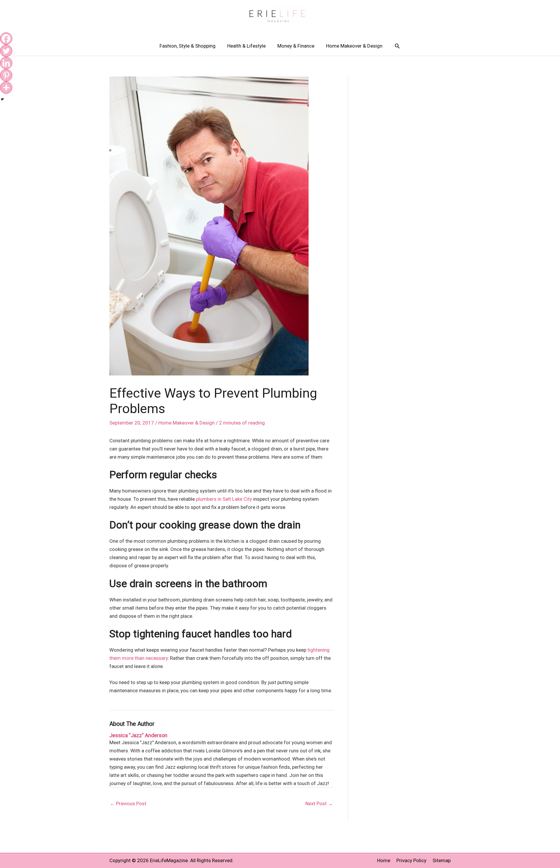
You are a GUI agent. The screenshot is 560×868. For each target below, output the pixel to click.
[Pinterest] (6, 75)
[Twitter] (6, 51)
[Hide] (2, 99)
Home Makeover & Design (354, 46)
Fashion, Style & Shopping (188, 46)
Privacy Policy (411, 860)
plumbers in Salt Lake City (224, 499)
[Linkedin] (6, 63)
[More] (6, 87)
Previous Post (128, 803)
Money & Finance (295, 46)
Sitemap (442, 860)
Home (383, 860)
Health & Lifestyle (246, 46)
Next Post (319, 803)
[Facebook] (6, 38)
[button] (397, 46)
